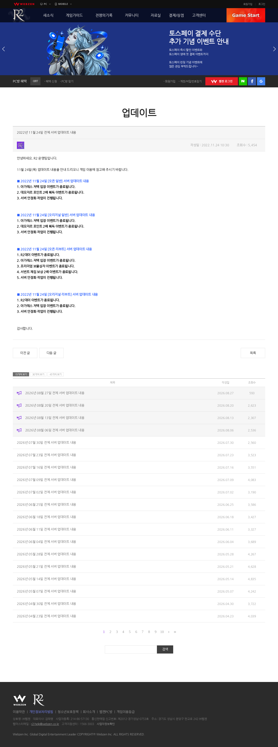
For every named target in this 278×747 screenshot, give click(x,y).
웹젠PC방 (105, 712)
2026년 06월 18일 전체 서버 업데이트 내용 (46, 517)
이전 (3, 49)
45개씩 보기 (56, 374)
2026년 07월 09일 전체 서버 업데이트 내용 (46, 480)
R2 (19, 15)
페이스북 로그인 (252, 81)
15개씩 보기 (21, 374)
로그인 (261, 4)
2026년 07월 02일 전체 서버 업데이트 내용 (46, 492)
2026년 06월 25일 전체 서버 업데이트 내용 (46, 504)
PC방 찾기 (67, 81)
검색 (165, 649)
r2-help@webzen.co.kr (45, 724)
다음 (274, 49)
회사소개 (89, 712)
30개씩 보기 (38, 374)
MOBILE (63, 4)
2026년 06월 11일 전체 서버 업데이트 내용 (46, 529)
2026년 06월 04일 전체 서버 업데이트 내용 (46, 542)
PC (45, 4)
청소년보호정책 (68, 712)
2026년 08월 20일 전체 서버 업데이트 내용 (54, 405)
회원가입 (247, 4)
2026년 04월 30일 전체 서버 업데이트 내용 (46, 604)
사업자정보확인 (106, 724)
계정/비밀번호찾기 (191, 81)
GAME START (246, 15)
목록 (253, 353)
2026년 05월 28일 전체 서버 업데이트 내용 (46, 554)
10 (162, 632)
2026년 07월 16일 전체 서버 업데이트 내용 (46, 467)
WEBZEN (19, 700)
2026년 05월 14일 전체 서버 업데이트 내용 (46, 579)
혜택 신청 (51, 81)
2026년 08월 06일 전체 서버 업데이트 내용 (54, 430)
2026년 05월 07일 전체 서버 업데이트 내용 (46, 591)
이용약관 (19, 712)
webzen (24, 4)
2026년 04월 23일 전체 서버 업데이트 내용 (46, 616)
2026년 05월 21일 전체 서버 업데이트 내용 (46, 566)
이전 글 (25, 353)
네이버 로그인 (243, 81)
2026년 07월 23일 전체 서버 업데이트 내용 (46, 455)
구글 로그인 (261, 81)
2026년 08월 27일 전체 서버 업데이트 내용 (54, 393)
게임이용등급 (126, 712)
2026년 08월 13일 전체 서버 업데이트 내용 (54, 418)
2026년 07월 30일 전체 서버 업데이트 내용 (46, 442)
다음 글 (51, 353)
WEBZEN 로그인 (221, 81)
